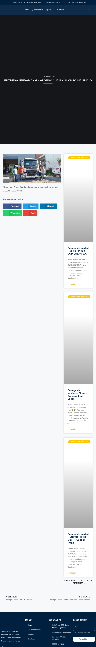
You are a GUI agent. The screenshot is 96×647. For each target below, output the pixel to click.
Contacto (60, 10)
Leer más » (72, 284)
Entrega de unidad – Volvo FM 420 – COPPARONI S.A (78, 251)
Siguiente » (79, 583)
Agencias (49, 10)
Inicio (27, 10)
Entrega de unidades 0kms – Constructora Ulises (77, 394)
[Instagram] (92, 9)
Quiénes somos (37, 10)
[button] (12, 206)
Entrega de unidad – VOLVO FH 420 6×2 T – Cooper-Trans (78, 538)
